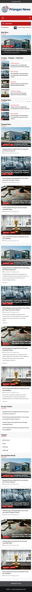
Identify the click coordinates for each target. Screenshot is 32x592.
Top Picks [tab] (20, 58)
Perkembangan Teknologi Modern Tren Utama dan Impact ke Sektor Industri (19, 107)
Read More (4, 282)
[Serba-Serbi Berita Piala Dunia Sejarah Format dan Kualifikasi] (5, 93)
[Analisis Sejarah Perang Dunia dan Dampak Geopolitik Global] (5, 116)
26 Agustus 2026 (15, 241)
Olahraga (18, 91)
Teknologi (15, 104)
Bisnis (12, 46)
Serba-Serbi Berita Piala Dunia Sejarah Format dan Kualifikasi (18, 94)
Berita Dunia (6, 46)
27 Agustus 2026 (15, 211)
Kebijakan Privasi (16, 583)
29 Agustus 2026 (15, 53)
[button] (3, 17)
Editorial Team (7, 53)
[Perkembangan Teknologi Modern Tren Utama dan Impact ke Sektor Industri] (5, 107)
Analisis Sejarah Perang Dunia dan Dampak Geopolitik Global (19, 117)
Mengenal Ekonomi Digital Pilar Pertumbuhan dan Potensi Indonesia (14, 49)
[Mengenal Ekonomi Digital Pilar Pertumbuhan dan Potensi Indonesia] (5, 65)
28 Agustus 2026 (15, 182)
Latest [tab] (4, 58)
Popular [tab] (11, 58)
